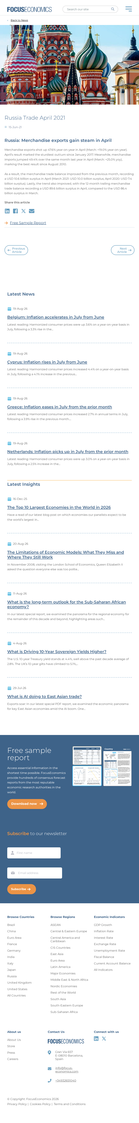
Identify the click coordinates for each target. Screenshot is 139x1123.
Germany (14, 950)
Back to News (19, 20)
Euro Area (14, 937)
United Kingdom (19, 982)
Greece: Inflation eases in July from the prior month (59, 407)
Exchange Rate (105, 944)
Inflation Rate (104, 931)
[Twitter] (104, 1038)
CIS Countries (60, 947)
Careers (12, 1059)
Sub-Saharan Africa (64, 1012)
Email (12, 864)
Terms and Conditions (70, 1104)
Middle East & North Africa (69, 979)
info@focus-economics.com (66, 1069)
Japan (11, 970)
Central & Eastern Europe (68, 931)
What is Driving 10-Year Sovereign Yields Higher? (56, 651)
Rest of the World (63, 992)
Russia (12, 976)
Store (11, 1046)
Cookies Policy (40, 1104)
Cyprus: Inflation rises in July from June (47, 362)
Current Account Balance (112, 963)
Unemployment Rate (109, 950)
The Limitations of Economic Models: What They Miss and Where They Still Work (65, 555)
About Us (14, 1040)
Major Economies (62, 973)
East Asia (56, 954)
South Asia (58, 999)
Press (11, 1052)
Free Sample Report (28, 223)
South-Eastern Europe (66, 1005)
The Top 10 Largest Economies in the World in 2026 (59, 507)
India (10, 957)
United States (17, 989)
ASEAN (55, 925)
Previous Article (18, 250)
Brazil (11, 925)
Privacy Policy (17, 1104)
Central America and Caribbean (65, 939)
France (12, 944)
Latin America (60, 967)
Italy (10, 963)
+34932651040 (65, 1080)
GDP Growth (103, 925)
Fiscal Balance (104, 957)
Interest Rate (103, 937)
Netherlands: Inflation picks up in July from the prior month (67, 451)
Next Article (122, 250)
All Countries (16, 995)
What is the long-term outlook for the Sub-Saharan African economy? (66, 604)
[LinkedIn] (96, 1038)
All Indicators (103, 970)
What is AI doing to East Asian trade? (44, 696)
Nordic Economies (63, 986)
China (11, 931)
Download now (24, 804)
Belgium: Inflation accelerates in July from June (55, 317)
